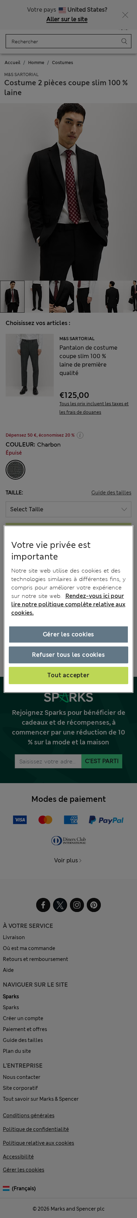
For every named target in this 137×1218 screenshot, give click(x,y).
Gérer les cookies (68, 634)
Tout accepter (68, 675)
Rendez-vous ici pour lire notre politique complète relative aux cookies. (68, 604)
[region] (69, 609)
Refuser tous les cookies (68, 654)
